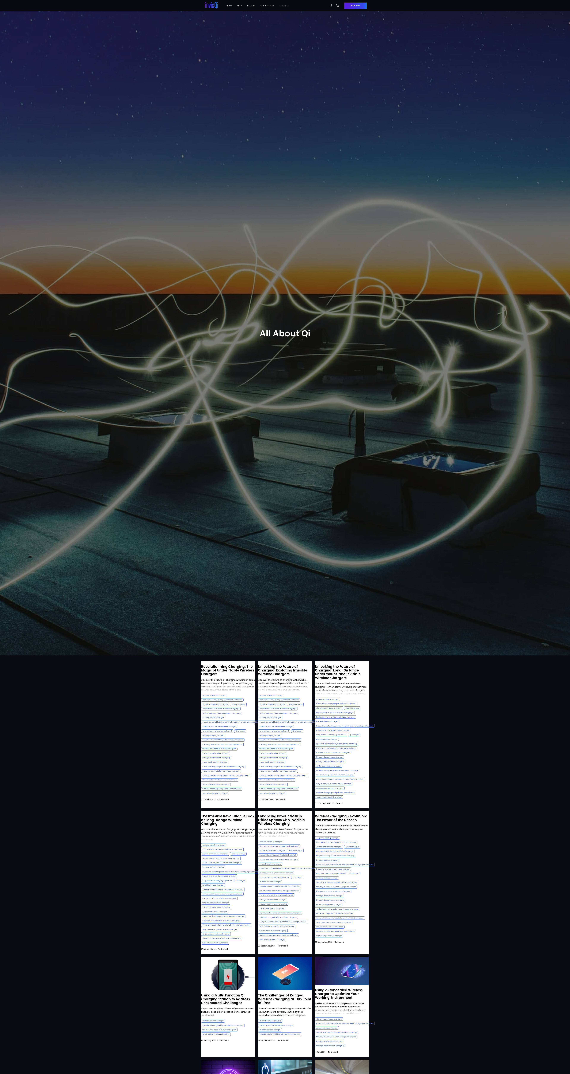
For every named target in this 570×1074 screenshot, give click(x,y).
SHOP (239, 5)
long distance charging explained (217, 731)
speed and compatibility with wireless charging (222, 740)
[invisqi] (211, 5)
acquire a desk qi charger (213, 695)
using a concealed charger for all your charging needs (226, 775)
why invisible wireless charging (215, 784)
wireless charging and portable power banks (221, 789)
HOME (229, 5)
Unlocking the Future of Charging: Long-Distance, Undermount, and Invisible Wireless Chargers (338, 672)
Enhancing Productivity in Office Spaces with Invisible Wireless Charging (281, 820)
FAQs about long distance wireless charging (221, 713)
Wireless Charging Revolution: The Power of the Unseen (341, 818)
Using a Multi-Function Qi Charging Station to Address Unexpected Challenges (225, 999)
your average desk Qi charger (215, 793)
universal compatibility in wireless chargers (220, 771)
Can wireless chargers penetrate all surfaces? (222, 700)
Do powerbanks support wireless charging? (220, 708)
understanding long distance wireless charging (223, 766)
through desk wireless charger (215, 753)
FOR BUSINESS (267, 5)
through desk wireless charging (216, 757)
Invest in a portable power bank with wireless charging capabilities (230, 722)
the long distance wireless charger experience (222, 744)
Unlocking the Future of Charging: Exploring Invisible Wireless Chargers (282, 670)
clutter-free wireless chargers (215, 704)
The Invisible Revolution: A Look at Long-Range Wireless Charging (227, 820)
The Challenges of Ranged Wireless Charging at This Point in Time (284, 999)
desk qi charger (238, 704)
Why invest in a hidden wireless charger (219, 780)
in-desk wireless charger (213, 717)
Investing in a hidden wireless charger (219, 726)
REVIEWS (251, 5)
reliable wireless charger (212, 735)
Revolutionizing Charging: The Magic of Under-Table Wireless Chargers (227, 670)
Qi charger (240, 731)
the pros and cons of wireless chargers (219, 749)
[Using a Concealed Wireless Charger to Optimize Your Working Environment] (342, 971)
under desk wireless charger (214, 762)
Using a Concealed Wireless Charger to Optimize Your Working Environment (339, 994)
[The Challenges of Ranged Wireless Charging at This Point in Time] (285, 973)
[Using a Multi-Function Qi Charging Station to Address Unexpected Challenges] (228, 973)
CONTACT (284, 5)
